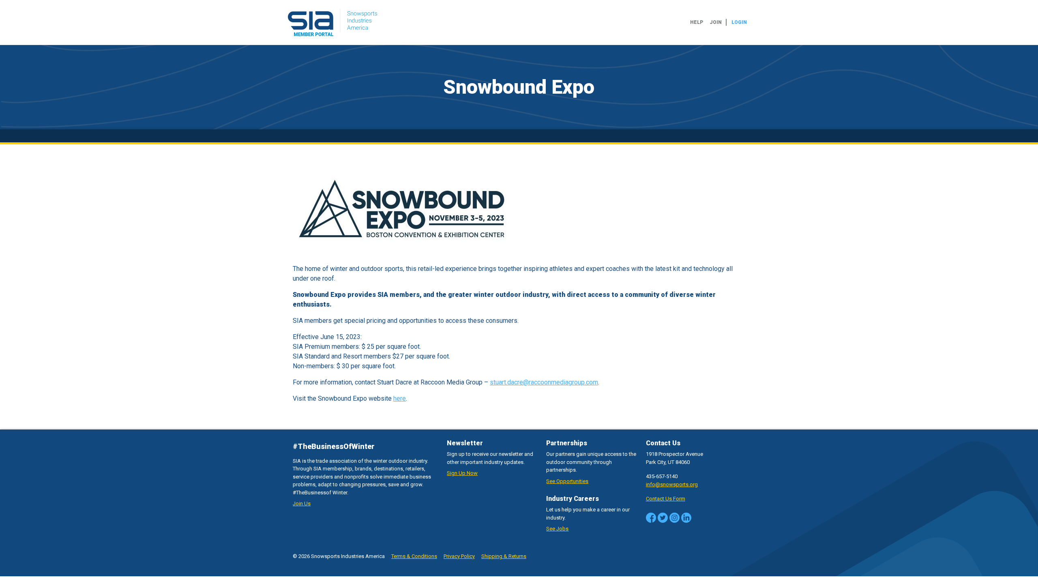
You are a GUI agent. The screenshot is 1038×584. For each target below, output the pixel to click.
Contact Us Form (665, 499)
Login (739, 22)
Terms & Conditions (414, 556)
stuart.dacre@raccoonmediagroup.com (544, 382)
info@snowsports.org (672, 484)
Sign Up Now (462, 473)
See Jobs (557, 529)
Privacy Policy (459, 556)
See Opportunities (567, 481)
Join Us (302, 503)
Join (716, 22)
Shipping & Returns (503, 556)
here (399, 398)
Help (696, 22)
